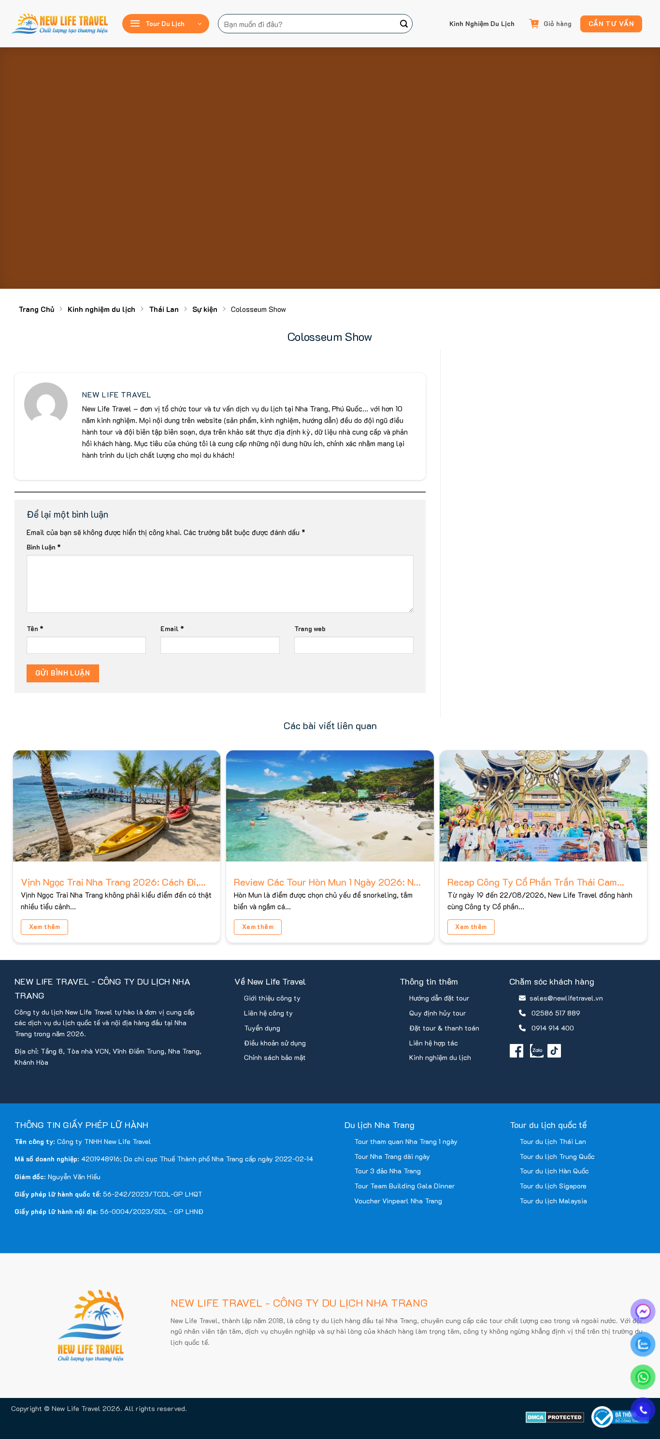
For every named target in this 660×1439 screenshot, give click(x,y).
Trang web (310, 628)
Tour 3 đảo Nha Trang (387, 1170)
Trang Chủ (36, 309)
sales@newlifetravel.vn (566, 997)
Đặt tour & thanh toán (444, 1027)
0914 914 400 (552, 1027)
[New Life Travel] (59, 24)
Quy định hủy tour (437, 1012)
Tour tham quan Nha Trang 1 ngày (406, 1141)
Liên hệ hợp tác (433, 1042)
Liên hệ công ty (268, 1012)
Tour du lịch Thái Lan (552, 1141)
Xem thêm (44, 926)
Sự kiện (204, 309)
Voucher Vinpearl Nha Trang (398, 1200)
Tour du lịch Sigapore (553, 1185)
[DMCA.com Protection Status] (555, 1417)
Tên (35, 628)
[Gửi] (404, 23)
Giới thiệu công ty (272, 997)
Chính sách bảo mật (275, 1057)
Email (172, 628)
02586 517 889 (555, 1012)
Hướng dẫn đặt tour (439, 997)
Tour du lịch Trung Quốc (557, 1156)
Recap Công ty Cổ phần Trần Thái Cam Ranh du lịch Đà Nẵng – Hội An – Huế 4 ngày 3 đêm (533, 881)
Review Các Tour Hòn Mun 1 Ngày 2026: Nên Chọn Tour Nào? (329, 881)
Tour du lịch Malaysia (553, 1200)
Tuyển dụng (262, 1027)
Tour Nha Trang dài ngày (392, 1156)
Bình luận (44, 547)
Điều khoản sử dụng (275, 1042)
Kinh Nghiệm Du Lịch (482, 23)
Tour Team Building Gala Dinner (404, 1185)
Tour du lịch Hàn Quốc (554, 1170)
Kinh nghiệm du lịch (101, 309)
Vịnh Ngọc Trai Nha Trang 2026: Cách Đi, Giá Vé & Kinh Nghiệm (110, 881)
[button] (165, 23)
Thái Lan (164, 309)
